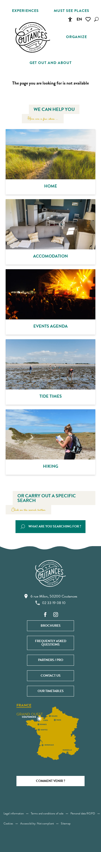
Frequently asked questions (50, 643)
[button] (96, 19)
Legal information (14, 813)
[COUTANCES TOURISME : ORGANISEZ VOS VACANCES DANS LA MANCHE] (32, 37)
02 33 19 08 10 (54, 603)
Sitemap (65, 823)
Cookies (8, 823)
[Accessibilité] (70, 19)
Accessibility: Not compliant (37, 823)
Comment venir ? (50, 780)
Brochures (51, 625)
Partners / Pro (50, 660)
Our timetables (51, 691)
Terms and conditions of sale (47, 813)
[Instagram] (55, 614)
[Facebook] (45, 614)
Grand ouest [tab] (29, 714)
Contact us (51, 675)
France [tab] (23, 706)
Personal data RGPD (82, 813)
